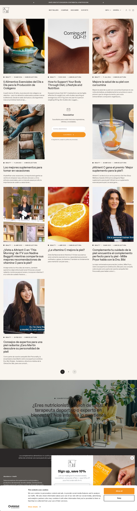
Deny (119, 498)
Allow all (119, 491)
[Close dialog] (132, 458)
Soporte (84, 10)
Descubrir (75, 10)
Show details (33, 507)
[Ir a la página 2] (74, 372)
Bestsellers (53, 10)
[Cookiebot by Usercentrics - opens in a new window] (13, 506)
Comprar (64, 10)
